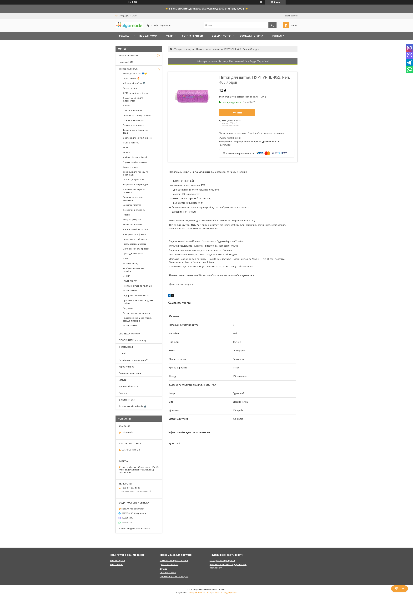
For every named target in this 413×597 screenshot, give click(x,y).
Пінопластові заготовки (134, 244)
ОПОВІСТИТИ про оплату (132, 340)
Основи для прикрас (133, 120)
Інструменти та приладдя (135, 184)
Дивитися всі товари (180, 284)
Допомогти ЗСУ (127, 399)
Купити (237, 112)
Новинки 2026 (126, 62)
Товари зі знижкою (129, 55)
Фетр (169, 36)
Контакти (278, 36)
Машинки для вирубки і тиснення (134, 191)
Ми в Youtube (116, 564)
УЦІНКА (126, 276)
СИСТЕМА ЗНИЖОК (129, 333)
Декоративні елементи (134, 210)
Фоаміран (124, 36)
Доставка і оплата (251, 36)
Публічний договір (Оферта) (174, 576)
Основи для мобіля (132, 110)
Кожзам (126, 105)
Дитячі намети (130, 290)
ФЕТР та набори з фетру (135, 93)
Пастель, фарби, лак (133, 179)
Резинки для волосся (133, 125)
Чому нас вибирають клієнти (174, 560)
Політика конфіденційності (224, 593)
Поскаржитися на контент (199, 593)
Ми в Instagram (117, 560)
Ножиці (126, 152)
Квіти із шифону (131, 263)
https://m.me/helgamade (132, 509)
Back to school (130, 88)
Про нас (123, 393)
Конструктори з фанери (134, 234)
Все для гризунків (132, 219)
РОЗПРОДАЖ (130, 281)
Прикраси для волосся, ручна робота (138, 301)
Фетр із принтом (192, 36)
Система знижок (168, 572)
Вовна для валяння (132, 224)
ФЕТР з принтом (131, 143)
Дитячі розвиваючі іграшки (136, 313)
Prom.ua (222, 590)
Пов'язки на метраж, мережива (133, 198)
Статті (122, 353)
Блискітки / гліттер (132, 205)
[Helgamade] (129, 27)
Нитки (199, 49)
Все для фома (148, 36)
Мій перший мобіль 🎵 (134, 83)
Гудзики (127, 215)
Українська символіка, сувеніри (134, 269)
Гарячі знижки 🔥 (131, 78)
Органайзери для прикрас (136, 249)
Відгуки (122, 380)
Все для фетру (221, 36)
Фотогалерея (126, 347)
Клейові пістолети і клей (135, 157)
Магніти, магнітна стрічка (135, 229)
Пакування (128, 308)
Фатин (126, 258)
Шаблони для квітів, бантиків (137, 138)
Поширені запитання (130, 373)
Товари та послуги (184, 49)
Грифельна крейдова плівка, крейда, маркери (137, 319)
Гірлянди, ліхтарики (133, 253)
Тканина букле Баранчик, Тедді (135, 131)
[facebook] (169, 296)
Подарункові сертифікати (136, 295)
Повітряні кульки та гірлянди (137, 286)
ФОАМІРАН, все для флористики (133, 99)
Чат (402, 588)
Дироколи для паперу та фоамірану (135, 173)
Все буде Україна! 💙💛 (135, 73)
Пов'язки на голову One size (137, 115)
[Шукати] (272, 25)
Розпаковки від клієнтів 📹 (132, 406)
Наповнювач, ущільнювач (136, 239)
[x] (172, 296)
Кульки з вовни (130, 167)
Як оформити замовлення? (133, 360)
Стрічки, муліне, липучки (135, 162)
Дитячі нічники (130, 325)
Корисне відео (126, 366)
